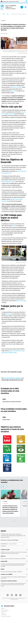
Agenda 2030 (11, 113)
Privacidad (3, 613)
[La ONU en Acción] (26, 549)
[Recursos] (26, 556)
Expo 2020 (13, 91)
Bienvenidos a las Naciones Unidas (11, 1)
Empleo (2, 569)
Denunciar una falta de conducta (9, 581)
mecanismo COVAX (16, 87)
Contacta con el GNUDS (6, 574)
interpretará (9, 314)
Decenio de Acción (21, 300)
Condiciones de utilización (6, 616)
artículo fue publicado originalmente (12, 378)
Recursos (3, 556)
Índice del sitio (3, 614)
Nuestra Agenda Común (8, 181)
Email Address (4, 543)
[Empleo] (26, 569)
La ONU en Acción (5, 549)
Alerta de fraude (4, 611)
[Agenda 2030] (26, 561)
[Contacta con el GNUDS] (26, 574)
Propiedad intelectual (5, 610)
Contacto (2, 608)
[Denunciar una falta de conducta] (26, 580)
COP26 (14, 225)
